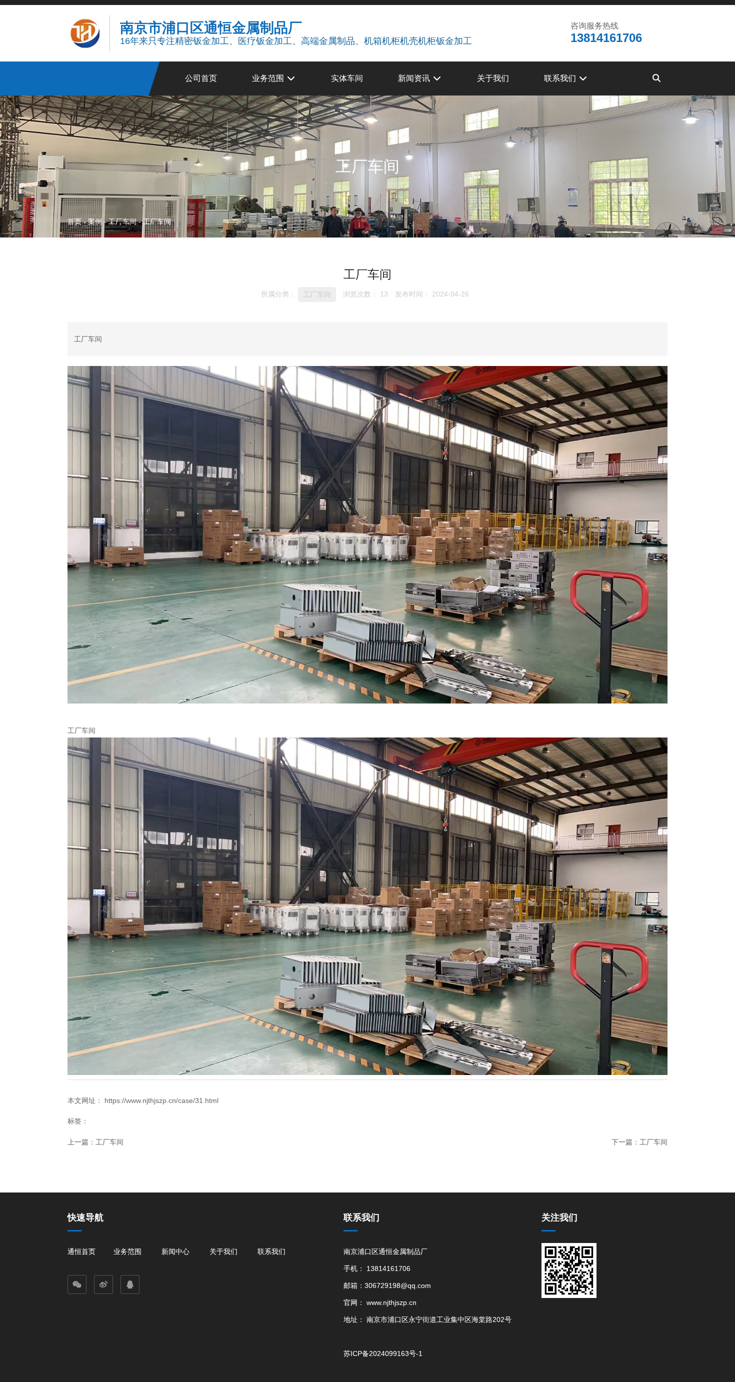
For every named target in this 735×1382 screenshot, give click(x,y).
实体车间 (347, 78)
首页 (76, 221)
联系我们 (561, 78)
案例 (95, 221)
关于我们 (493, 78)
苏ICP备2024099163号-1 (383, 1354)
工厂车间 (122, 221)
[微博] (103, 1284)
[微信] (77, 1284)
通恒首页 (82, 1252)
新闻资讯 (415, 78)
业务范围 (269, 78)
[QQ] (130, 1284)
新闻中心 (176, 1252)
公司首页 (201, 78)
